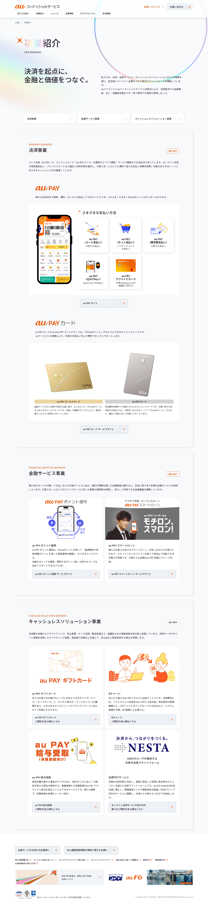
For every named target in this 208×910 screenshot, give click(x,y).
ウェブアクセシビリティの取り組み (72, 860)
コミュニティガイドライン (101, 860)
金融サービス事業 (90, 118)
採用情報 (107, 13)
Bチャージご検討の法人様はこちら (123, 719)
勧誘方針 (146, 860)
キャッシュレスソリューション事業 (153, 118)
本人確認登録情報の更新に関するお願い (87, 850)
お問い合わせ (176, 6)
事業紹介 (40, 13)
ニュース (55, 13)
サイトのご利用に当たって (44, 860)
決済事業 (31, 118)
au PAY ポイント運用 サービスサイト (54, 574)
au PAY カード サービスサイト (98, 429)
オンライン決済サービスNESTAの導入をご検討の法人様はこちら (128, 807)
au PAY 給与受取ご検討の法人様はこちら (47, 807)
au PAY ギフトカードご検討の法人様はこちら (47, 719)
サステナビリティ (88, 13)
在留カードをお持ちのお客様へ (34, 850)
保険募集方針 (160, 860)
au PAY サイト (90, 303)
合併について (150, 6)
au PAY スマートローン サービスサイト (131, 574)
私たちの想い (23, 13)
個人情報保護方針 (22, 860)
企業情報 (69, 13)
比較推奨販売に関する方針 (25, 863)
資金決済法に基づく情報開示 (127, 860)
